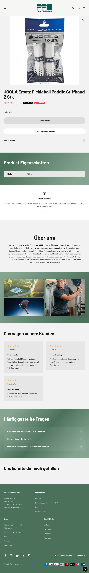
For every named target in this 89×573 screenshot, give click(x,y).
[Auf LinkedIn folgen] (23, 555)
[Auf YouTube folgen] (17, 555)
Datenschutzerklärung (13, 532)
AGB (5, 536)
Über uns (39, 507)
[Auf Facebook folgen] (5, 555)
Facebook (48, 529)
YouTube (47, 538)
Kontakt (38, 498)
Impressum (8, 545)
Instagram (48, 525)
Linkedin (47, 533)
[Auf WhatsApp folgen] (28, 555)
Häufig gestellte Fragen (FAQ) (47, 503)
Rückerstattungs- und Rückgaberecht (13, 526)
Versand (7, 541)
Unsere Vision (40, 511)
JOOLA (29, 174)
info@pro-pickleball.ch (13, 507)
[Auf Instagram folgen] (11, 555)
